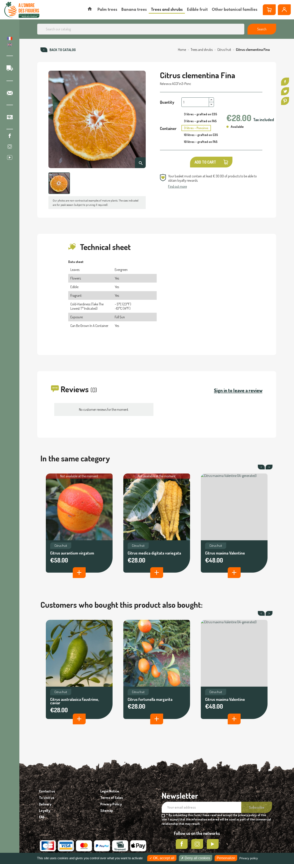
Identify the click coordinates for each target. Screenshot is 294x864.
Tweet (285, 91)
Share (285, 82)
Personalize (226, 858)
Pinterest (285, 101)
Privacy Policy (111, 804)
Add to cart (205, 162)
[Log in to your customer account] (284, 9)
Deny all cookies (197, 858)
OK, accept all (163, 858)
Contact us (47, 791)
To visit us (46, 797)
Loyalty (44, 810)
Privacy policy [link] (248, 858)
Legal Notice (109, 791)
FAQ (41, 817)
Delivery (45, 804)
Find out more (177, 186)
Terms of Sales (111, 797)
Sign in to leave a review (238, 390)
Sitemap (106, 810)
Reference (165, 84)
